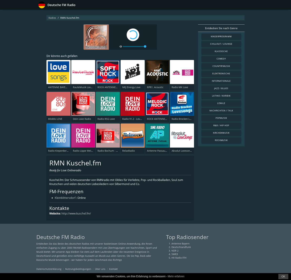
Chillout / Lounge (221, 43)
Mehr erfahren (176, 276)
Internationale (221, 81)
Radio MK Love (180, 87)
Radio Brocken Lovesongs (186, 118)
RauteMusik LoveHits (84, 87)
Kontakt (113, 269)
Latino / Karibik (221, 95)
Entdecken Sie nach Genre (221, 28)
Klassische (221, 51)
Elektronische (221, 73)
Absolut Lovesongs (182, 150)
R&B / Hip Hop (221, 125)
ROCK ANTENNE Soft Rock (112, 87)
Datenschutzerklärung (48, 269)
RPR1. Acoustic (155, 87)
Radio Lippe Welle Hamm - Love (90, 150)
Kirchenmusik (221, 132)
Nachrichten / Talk (221, 110)
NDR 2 (175, 250)
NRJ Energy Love (131, 87)
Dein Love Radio (82, 118)
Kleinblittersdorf (65, 198)
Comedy (221, 58)
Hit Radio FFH (178, 257)
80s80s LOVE (55, 118)
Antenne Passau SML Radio (162, 150)
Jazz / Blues (221, 88)
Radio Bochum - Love (109, 150)
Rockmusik (221, 140)
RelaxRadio (128, 150)
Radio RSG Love (106, 118)
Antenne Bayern (180, 243)
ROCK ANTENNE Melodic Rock (164, 118)
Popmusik (221, 118)
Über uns (100, 269)
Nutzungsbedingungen (78, 269)
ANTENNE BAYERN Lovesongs (64, 87)
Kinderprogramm (221, 36)
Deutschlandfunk (181, 247)
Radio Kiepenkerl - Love (61, 150)
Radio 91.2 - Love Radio (135, 118)
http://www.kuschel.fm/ (76, 213)
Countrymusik (221, 66)
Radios (52, 17)
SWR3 (174, 254)
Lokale (221, 103)
